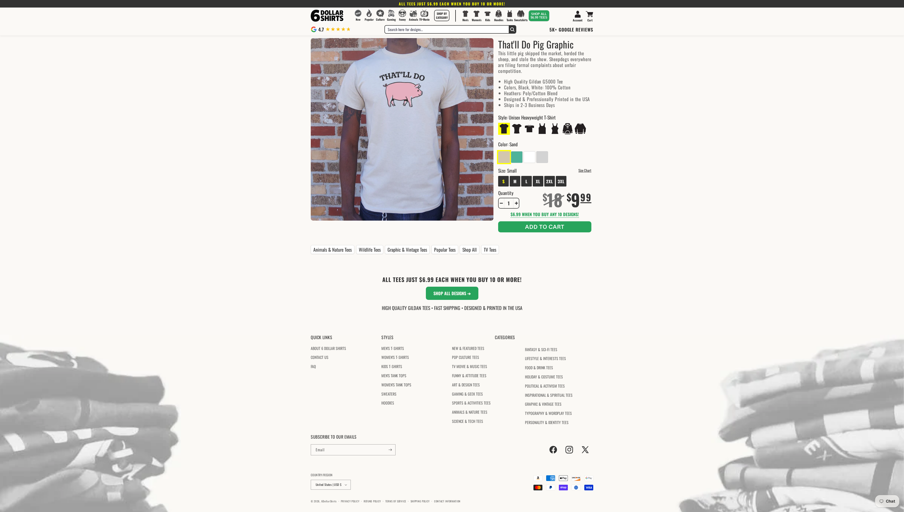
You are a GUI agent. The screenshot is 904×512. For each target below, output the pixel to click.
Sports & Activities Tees (471, 403)
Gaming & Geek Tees (467, 394)
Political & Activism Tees (545, 386)
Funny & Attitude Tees (469, 375)
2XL (549, 181)
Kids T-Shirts (391, 366)
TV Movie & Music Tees (469, 366)
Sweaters (388, 394)
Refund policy (372, 501)
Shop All (469, 249)
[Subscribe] (390, 449)
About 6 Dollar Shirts (328, 348)
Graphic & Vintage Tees (407, 249)
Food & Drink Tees (539, 367)
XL (538, 181)
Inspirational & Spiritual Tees (549, 395)
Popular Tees (445, 249)
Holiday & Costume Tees (544, 377)
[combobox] (447, 29)
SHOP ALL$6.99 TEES (539, 15)
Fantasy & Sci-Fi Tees (541, 349)
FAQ (313, 366)
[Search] (512, 29)
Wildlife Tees (370, 249)
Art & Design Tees (466, 385)
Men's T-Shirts (392, 348)
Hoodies (387, 403)
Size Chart (584, 170)
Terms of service (395, 501)
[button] (442, 15)
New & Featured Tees (468, 348)
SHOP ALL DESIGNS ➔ (452, 293)
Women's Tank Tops (396, 385)
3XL (561, 181)
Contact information (447, 501)
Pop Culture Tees (465, 357)
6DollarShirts (329, 501)
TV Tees (490, 249)
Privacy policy (350, 501)
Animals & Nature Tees (332, 249)
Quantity (505, 192)
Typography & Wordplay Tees (548, 413)
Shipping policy (420, 501)
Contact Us (319, 357)
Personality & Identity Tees (547, 422)
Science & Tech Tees (467, 421)
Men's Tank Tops (393, 375)
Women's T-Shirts (395, 357)
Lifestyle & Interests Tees (545, 358)
